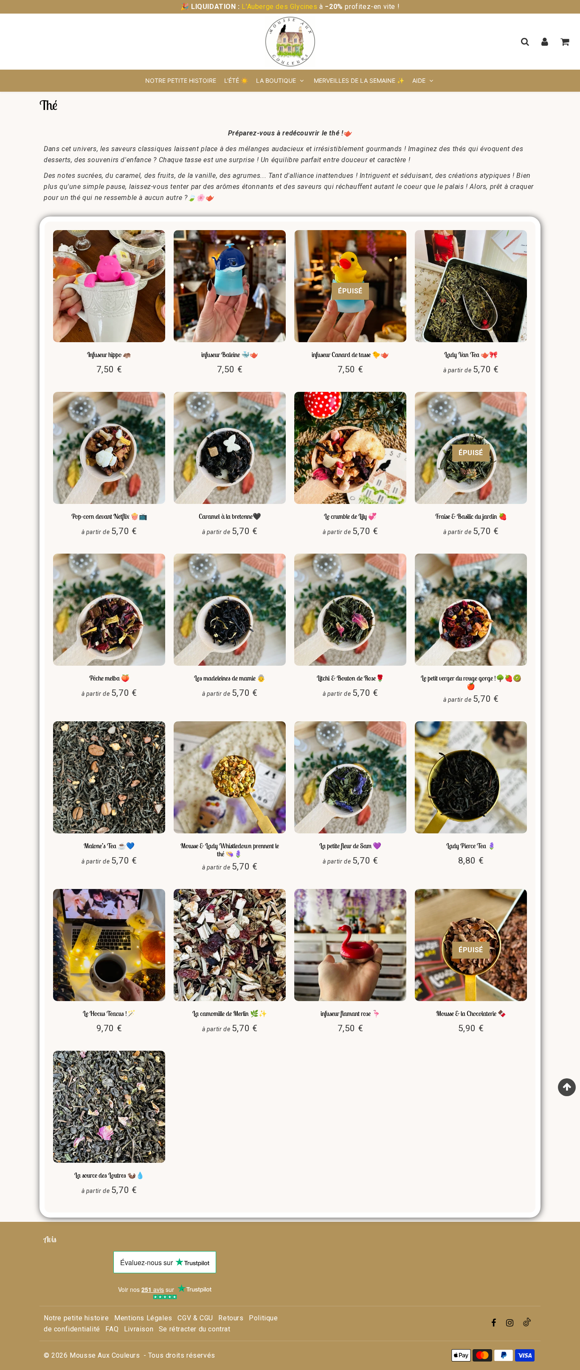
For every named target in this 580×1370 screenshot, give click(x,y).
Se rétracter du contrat (195, 1329)
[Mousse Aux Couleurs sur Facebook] (494, 1323)
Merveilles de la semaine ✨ (359, 80)
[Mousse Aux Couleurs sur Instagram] (511, 1323)
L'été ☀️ (236, 80)
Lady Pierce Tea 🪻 (471, 845)
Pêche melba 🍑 (109, 678)
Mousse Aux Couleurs (105, 1355)
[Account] (545, 42)
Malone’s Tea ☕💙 (109, 845)
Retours (230, 1318)
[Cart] (565, 42)
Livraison (138, 1329)
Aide (418, 80)
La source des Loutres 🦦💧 (109, 1175)
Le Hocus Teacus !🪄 (109, 1013)
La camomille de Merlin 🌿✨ (229, 1013)
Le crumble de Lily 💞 (350, 516)
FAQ (111, 1329)
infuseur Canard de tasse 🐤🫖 (350, 354)
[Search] (525, 42)
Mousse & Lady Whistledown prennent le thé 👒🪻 (229, 849)
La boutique (277, 80)
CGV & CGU (195, 1318)
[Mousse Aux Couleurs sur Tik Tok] (527, 1324)
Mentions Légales (143, 1318)
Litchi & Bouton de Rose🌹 (350, 678)
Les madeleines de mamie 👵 (229, 678)
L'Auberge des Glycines (279, 7)
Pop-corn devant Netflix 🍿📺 (109, 516)
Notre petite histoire (180, 80)
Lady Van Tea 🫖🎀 (471, 354)
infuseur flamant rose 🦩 (350, 1013)
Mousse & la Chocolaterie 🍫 (471, 1013)
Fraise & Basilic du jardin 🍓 (471, 516)
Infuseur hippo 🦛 (109, 354)
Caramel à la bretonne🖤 (230, 516)
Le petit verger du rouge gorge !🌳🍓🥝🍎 (471, 682)
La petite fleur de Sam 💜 (350, 845)
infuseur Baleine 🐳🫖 (229, 354)
